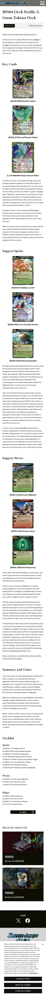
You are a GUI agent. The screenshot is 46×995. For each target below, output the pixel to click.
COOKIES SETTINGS (23, 979)
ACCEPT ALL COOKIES (22, 991)
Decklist (23, 812)
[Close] (42, 944)
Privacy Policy (33, 973)
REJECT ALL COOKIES (23, 985)
